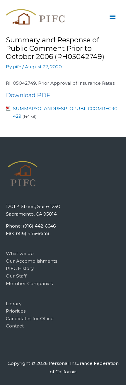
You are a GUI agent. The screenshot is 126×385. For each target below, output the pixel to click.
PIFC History (20, 268)
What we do (20, 253)
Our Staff (16, 276)
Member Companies (29, 283)
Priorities (15, 311)
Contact (15, 326)
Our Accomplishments (31, 261)
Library (13, 303)
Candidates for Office (30, 318)
